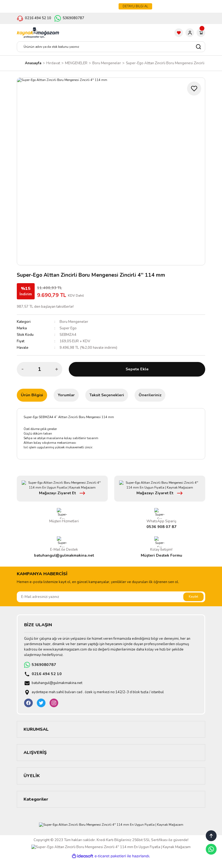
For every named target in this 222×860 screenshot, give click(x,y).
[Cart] (201, 32)
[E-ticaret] (110, 856)
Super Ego (68, 328)
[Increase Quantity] (56, 369)
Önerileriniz (150, 395)
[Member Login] (189, 32)
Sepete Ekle (137, 369)
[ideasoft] (82, 856)
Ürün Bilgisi (32, 395)
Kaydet (193, 596)
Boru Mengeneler (74, 321)
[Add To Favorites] (194, 89)
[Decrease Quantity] (22, 369)
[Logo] (38, 32)
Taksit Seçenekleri (106, 395)
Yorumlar (66, 395)
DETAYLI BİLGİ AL (135, 6)
